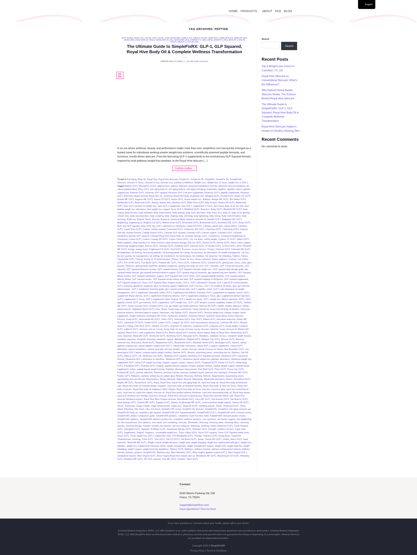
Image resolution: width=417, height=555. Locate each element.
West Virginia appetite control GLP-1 (209, 452)
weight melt (220, 446)
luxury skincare (186, 329)
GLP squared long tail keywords (192, 272)
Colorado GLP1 (225, 232)
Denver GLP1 (223, 242)
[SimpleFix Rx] (138, 11)
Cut (191, 239)
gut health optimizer (189, 306)
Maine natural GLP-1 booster (182, 332)
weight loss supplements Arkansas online (146, 446)
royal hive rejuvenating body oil (216, 392)
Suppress (149, 432)
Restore (187, 379)
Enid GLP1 (176, 249)
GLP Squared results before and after (170, 279)
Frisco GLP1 (183, 262)
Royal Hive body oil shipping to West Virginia (154, 389)
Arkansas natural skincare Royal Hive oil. (143, 196)
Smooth (146, 426)
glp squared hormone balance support (157, 272)
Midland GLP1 (193, 339)
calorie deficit (230, 226)
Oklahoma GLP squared (175, 356)
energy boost (142, 249)
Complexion (214, 236)
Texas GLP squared (207, 432)
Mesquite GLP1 (190, 336)
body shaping (171, 216)
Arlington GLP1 (212, 196)
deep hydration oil (141, 242)
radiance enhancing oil (151, 376)
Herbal (246, 306)
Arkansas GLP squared (156, 192)
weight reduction (234, 446)
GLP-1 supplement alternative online (148, 292)
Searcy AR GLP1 (240, 402)
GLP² (190, 302)
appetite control (234, 189)
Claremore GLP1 (213, 229)
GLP (201, 266)
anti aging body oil (158, 189)
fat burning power (171, 252)
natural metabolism (137, 349)
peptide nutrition (204, 366)
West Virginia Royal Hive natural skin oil (176, 456)
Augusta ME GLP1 (144, 199)
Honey (164, 309)
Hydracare (173, 316)
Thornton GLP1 (210, 436)
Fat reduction (211, 256)
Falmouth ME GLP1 (240, 249)
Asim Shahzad (201, 61)
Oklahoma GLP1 (173, 359)
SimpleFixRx (240, 38)
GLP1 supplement (160, 302)
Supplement (129, 432)
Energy (131, 249)
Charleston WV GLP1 (194, 229)
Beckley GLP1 (179, 202)
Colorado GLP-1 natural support (201, 232)
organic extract (178, 362)
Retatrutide (197, 379)
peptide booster (172, 366)
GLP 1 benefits (211, 266)
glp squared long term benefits (222, 272)
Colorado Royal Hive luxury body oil (167, 236)
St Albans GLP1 (157, 429)
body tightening (201, 216)
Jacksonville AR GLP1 (149, 319)
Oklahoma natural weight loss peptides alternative (206, 359)
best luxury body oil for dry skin (229, 206)
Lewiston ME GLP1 (229, 322)
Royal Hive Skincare (169, 38)
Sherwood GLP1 (231, 406)
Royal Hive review (241, 392)
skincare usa (181, 40)
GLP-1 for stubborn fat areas (217, 286)
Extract (211, 249)
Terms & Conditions (217, 550)
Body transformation (231, 216)
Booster (155, 219)
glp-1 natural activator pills (177, 289)
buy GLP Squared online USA (137, 226)
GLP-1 (186, 282)
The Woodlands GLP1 (182, 436)
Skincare (129, 40)
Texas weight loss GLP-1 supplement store (150, 436)
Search (265, 39)
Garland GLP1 (214, 262)
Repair (179, 379)
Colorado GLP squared (174, 232)
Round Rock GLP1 (143, 382)
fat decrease (197, 252)
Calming (207, 226)
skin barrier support (226, 419)
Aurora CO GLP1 (162, 199)
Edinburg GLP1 (182, 246)
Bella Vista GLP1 (195, 202)
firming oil (148, 259)
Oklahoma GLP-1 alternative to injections (145, 359)
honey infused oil (201, 309)
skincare (183, 422)
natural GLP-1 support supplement (213, 346)
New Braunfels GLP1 (234, 349)
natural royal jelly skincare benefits (164, 349)
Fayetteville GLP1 (125, 259)
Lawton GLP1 (164, 322)
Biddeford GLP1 (191, 209)
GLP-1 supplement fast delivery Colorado (185, 292)
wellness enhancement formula (226, 449)
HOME (233, 11)
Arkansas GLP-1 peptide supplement (221, 192)
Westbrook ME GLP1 (206, 456)
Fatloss (244, 256)
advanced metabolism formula (203, 186)
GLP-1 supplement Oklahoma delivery (161, 296)
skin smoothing (170, 422)
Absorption (144, 186)
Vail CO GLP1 (172, 439)
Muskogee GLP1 (223, 342)
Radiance (135, 376)
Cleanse (244, 229)
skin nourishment (129, 422)
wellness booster (202, 449)
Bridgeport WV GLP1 (232, 219)
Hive (158, 309)
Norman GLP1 (179, 352)
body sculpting (157, 216)
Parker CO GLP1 (226, 362)
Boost (148, 219)
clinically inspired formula (129, 232)
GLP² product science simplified (209, 302)
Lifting (130, 326)
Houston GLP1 (196, 312)
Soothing (205, 426)
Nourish (191, 352)
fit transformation (162, 259)
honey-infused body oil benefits (224, 309)
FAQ (278, 11)
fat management (140, 256)
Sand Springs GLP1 (126, 402)
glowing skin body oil (188, 266)
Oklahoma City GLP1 (153, 356)
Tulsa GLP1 (147, 439)
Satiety (174, 402)
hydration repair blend (216, 316)
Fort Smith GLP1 (132, 262)
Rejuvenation (152, 379)
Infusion (121, 319)
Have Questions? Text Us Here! (198, 509)
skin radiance (144, 422)
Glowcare (129, 266)
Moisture (240, 339)
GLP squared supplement (236, 279)
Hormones (164, 312)
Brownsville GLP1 (208, 222)
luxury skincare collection (206, 329)
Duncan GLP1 (151, 246)
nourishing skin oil (221, 352)
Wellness (189, 449)
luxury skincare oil (228, 329)
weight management (176, 446)
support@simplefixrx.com (194, 505)
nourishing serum (204, 352)
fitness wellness (219, 259)
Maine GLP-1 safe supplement (140, 332)
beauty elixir (165, 202)
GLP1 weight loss (178, 302)
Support (140, 432)
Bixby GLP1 (216, 209)
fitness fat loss (187, 259)
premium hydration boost (192, 372)
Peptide (160, 366)
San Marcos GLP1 (239, 399)
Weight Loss (221, 40)
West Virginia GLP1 (146, 456)
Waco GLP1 (236, 439)
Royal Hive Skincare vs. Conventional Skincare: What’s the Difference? (279, 80)
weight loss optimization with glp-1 (223, 442)
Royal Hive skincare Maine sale (218, 396)
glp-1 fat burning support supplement (171, 286)
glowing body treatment (146, 266)
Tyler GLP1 (159, 439)
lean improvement (199, 322)
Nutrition (235, 352)
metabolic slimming (146, 339)
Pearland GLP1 (148, 366)
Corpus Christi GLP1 (178, 239)
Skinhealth (193, 422)
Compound (122, 239)
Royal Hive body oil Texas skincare (193, 389)
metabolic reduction (126, 339)
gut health (173, 306)
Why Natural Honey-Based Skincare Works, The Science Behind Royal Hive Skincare (279, 94)
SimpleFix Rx (226, 38)
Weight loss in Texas (217, 182)
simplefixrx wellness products (187, 419)
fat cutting (185, 252)
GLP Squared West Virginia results (165, 282)
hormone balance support (146, 312)
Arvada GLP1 (227, 196)
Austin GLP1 (177, 199)
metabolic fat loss (218, 336)
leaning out (214, 322)
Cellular (146, 229)
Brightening (122, 222)
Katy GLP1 (196, 319)
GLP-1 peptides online (201, 289)
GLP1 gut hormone (142, 302)
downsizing (122, 246)
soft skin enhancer (180, 426)
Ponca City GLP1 (235, 369)
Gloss (237, 262)
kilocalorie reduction (226, 319)
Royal (156, 382)
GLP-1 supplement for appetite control (224, 292)
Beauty (155, 202)
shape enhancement (160, 406)
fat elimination (210, 252)
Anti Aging (127, 38)
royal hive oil (129, 392)
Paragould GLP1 (209, 362)
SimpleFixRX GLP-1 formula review (234, 412)
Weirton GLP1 (176, 449)
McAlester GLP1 (157, 336)
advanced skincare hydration (231, 186)
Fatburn (236, 256)
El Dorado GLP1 (213, 246)
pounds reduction (144, 372)
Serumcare (130, 406)
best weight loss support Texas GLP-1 (165, 209)
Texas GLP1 (123, 436)
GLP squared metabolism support (148, 276)
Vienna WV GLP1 (213, 439)
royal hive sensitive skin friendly (132, 396)
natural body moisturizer (184, 346)
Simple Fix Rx (200, 38)
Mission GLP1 (227, 339)
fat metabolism (168, 256)
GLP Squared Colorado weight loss (195, 269)
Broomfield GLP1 (190, 222)
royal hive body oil (209, 382)
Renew (163, 379)
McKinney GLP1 (174, 336)
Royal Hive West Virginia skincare (160, 399)
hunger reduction (137, 316)
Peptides (170, 369)
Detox (233, 242)
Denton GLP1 (209, 242)
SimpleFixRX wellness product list (156, 419)
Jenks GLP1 (167, 319)
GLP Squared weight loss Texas (132, 282)
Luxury (159, 329)
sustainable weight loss (166, 432)
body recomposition (139, 216)
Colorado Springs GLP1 (196, 236)
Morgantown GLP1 (164, 342)
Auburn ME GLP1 (125, 199)
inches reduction (235, 316)
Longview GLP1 (216, 326)
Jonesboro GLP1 (182, 319)
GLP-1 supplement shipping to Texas (198, 296)
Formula (232, 259)
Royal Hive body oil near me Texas (219, 386)
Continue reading (184, 168)
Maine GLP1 (162, 332)
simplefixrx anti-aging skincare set (234, 409)
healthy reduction (233, 306)
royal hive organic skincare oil (150, 392)
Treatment (236, 436)
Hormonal (245, 309)
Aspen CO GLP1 (242, 196)
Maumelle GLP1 (140, 336)
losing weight (231, 326)
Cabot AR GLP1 (194, 226)
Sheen (219, 406)
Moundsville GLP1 (183, 342)
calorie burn (217, 226)
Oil (140, 356)
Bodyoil (140, 219)
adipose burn (163, 186)
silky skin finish (152, 409)
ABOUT (267, 11)
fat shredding (225, 256)
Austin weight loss (192, 199)
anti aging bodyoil (177, 189)
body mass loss (214, 212)
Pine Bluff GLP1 (205, 369)
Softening (195, 426)
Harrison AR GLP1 (207, 306)
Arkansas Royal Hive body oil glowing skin (184, 196)
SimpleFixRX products (166, 416)
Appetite (222, 189)
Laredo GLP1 (150, 322)
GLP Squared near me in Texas (180, 276)
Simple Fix (186, 38)
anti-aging (190, 189)
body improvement (162, 212)
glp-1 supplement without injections (233, 296)
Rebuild (179, 376)
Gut (166, 306)
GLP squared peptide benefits (210, 276)
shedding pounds (207, 406)
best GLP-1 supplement (169, 206)
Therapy (198, 436)
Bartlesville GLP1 (125, 202)
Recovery (188, 376)
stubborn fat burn (225, 429)
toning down (224, 436)
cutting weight (210, 239)
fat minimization (183, 256)
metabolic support (165, 339)
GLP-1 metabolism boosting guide (148, 289)
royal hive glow (218, 389)
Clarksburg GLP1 (231, 229)
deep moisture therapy (176, 242)
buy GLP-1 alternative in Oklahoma (168, 226)
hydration (183, 316)
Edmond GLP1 (197, 246)
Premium (158, 372)
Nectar (220, 349)
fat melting (154, 256)
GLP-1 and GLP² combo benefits (232, 282)
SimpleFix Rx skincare (193, 409)
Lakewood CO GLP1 (133, 322)
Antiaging (201, 189)
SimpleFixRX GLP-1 (206, 412)
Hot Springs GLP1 (179, 312)
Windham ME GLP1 (133, 459)
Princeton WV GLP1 (238, 372)
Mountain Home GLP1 (203, 342)
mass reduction (124, 336)
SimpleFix (213, 38)
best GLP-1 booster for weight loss (140, 206)
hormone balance (125, 312)
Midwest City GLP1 (210, 339)
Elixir (239, 246)
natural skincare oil (207, 349)
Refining (198, 376)
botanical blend (178, 219)
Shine (242, 406)
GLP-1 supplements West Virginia (162, 299)
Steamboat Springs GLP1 (179, 429)
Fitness (175, 259)
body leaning (178, 212)
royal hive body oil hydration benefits (184, 386)
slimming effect (231, 422)
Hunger (228, 312)
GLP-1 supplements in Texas (131, 299)
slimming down (216, 422)
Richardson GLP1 (242, 379)
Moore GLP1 (148, 342)
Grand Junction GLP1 (138, 306)
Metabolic (203, 336)
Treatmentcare (124, 439)
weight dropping (198, 442)
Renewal (171, 379)
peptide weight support (224, 366)
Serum (120, 406)
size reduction (209, 419)
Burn (119, 226)
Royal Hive (151, 38)
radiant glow (169, 376)
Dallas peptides (124, 242)
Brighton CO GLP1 (152, 222)
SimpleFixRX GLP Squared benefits (179, 412)
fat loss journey (124, 256)
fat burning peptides (152, 252)
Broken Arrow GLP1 (171, 222)
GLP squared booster (168, 269)
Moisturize (136, 342)
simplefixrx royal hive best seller (193, 416)
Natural (235, 342)
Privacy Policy (197, 550)
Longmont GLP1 (200, 326)
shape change (143, 406)
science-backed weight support (216, 402)
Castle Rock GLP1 (133, 229)
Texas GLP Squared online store (233, 432)
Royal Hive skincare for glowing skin (185, 396)
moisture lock (123, 342)
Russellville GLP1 (185, 399)
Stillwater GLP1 (199, 429)
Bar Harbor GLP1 (238, 199)
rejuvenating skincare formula (131, 379)
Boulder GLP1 (214, 219)
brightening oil (135, 222)
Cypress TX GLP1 (227, 239)
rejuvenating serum (235, 376)
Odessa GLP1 (130, 356)
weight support (134, 449)
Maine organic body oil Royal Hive (213, 332)
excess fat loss (199, 249)
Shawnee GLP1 (190, 406)
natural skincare (189, 349)
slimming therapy (134, 426)
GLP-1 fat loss (196, 286)
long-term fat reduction (180, 326)
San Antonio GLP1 (220, 399)
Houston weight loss (213, 312)
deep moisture (157, 242)
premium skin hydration (216, 372)
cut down (198, 239)
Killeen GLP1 (209, 319)
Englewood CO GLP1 (159, 249)
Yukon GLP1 (192, 459)
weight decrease (170, 442)
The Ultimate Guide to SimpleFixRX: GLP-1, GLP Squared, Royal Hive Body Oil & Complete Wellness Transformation (280, 112)
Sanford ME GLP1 (146, 402)
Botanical (165, 219)
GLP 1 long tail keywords (232, 266)
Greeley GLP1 (156, 306)
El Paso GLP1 (229, 246)
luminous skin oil (147, 329)
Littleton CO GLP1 (160, 326)
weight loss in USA (188, 42)
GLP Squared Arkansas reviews (141, 269)
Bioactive (205, 209)
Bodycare (131, 219)
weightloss (164, 449)
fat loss (245, 252)
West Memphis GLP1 (181, 452)
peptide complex (188, 366)
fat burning (137, 252)
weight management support (200, 446)
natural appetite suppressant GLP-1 (155, 346)
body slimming (185, 216)
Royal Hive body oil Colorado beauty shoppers (144, 386)
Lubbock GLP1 (131, 329)
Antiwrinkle (212, 189)
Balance (206, 199)
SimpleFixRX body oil (127, 412)
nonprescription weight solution (157, 352)
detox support (243, 242)
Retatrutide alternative (214, 379)
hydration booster (197, 316)
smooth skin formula (161, 426)
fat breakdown (123, 252)
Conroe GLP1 (135, 239)
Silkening (128, 409)
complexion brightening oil (233, 236)
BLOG (288, 11)
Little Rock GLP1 (142, 326)
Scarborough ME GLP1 (190, 402)
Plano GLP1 (220, 369)
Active (153, 186)
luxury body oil (171, 329)
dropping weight (136, 246)
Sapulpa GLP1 (163, 402)
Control (146, 239)
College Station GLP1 (152, 232)
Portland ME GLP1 (126, 372)
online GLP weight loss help (148, 362)
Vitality (226, 439)
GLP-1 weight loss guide (190, 299)
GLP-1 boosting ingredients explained (134, 286)
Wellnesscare (163, 452)
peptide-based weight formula (150, 369)
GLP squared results (142, 279)
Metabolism (180, 339)
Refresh (207, 376)
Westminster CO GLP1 (228, 456)
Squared (145, 429)
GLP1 (241, 299)
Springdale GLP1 (132, 429)
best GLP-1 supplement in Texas (197, 206)
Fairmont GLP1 (223, 249)
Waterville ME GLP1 (136, 442)
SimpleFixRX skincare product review (227, 416)
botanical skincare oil (196, 219)
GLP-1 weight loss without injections (220, 299)
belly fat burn (211, 202)
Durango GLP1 (166, 246)
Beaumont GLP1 (143, 202)
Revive (229, 379)
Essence (186, 249)
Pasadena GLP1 (131, 366)
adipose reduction (179, 186)
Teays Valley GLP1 (188, 432)
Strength (212, 429)
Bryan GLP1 (244, 222)
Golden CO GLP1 (234, 302)
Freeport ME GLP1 (167, 262)
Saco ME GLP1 (202, 399)
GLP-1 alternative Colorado (203, 282)
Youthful (181, 459)
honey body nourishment (179, 309)
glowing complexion (168, 266)
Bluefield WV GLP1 (232, 209)
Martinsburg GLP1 (239, 332)
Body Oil (139, 38)
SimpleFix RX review (171, 409)
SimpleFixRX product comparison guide (136, 416)
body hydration (145, 212)
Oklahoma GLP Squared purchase (204, 356)
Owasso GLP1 (193, 362)
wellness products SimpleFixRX (141, 452)
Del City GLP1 (194, 242)
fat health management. (229, 252)
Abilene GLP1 (131, 186)
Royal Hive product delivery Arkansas (183, 392)
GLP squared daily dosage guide (228, 269)
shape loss (176, 406)
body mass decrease (195, 212)
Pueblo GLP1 (123, 376)
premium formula (171, 372)
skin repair (157, 422)
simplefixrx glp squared (150, 412)
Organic (166, 362)
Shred (120, 409)
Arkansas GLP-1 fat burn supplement (185, 192)
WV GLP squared (152, 459)
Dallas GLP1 (243, 239)
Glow (243, 262)
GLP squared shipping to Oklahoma (206, 279)
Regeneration (218, 376)
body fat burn (131, 212)
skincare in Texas (145, 40)
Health (221, 306)
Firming (139, 259)
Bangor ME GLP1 (220, 199)
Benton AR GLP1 (226, 202)
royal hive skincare (157, 396)
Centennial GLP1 (175, 229)
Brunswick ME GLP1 (227, 222)
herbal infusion (124, 309)
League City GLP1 (180, 322)
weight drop (184, 442)
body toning (214, 216)
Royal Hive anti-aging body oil (186, 382)
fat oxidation (198, 256)
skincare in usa (164, 40)
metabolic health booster (239, 336)
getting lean (227, 262)
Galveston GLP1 (198, 262)
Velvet (201, 439)
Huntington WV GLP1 (156, 316)
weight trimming (150, 449)
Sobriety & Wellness (201, 40)
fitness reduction (203, 259)
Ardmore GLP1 (137, 192)
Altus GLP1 (143, 189)
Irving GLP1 (131, 319)
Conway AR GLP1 (159, 239)
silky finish (139, 409)
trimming (136, 439)
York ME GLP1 (169, 459)
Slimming (203, 422)
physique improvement (186, 369)
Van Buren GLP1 (188, 439)
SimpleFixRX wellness (127, 419)
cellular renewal (158, 229)
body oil (226, 212)
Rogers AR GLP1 (125, 382)
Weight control (154, 442)
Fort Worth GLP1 (149, 262)
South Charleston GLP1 (221, 426)
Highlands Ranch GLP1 (143, 309)
